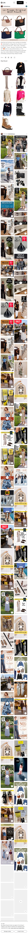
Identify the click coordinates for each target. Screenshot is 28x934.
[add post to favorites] (25, 39)
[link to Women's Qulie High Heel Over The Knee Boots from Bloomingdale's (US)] (7, 82)
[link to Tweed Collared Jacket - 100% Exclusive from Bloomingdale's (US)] (20, 68)
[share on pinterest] (8, 57)
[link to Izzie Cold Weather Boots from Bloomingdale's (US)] (7, 123)
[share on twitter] (11, 57)
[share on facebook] (6, 57)
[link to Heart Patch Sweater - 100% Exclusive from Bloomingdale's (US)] (20, 96)
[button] (26, 2)
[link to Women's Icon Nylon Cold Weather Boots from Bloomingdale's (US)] (20, 109)
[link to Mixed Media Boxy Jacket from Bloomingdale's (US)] (20, 82)
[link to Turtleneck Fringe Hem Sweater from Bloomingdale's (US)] (7, 96)
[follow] (26, 6)
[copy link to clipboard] (14, 57)
